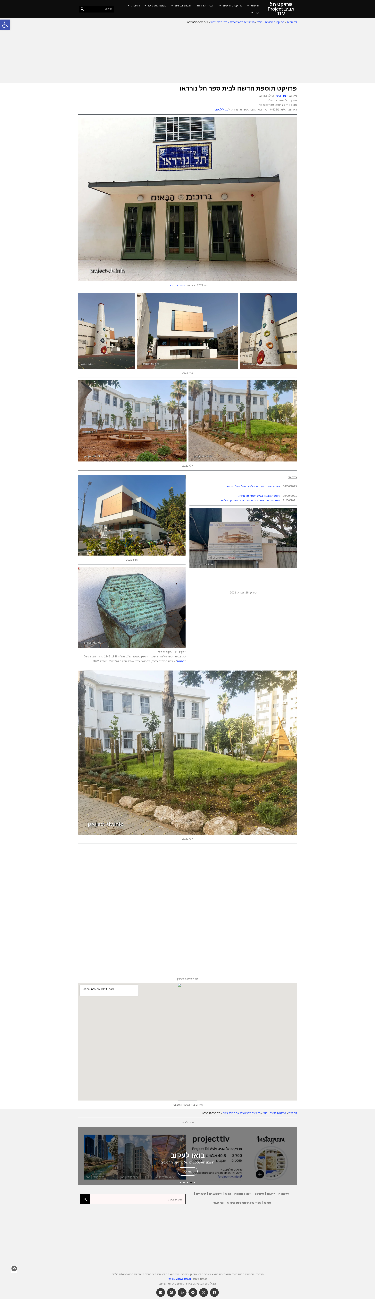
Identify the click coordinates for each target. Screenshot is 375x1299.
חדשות (255, 5)
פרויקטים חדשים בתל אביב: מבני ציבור (233, 22)
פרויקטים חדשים (232, 5)
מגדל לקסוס (221, 109)
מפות (228, 1193)
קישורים (201, 1193)
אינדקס (259, 1193)
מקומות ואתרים (157, 5)
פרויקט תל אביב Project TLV (281, 9)
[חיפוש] (82, 9)
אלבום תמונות (243, 1193)
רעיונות (135, 5)
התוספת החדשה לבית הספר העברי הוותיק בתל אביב (249, 500)
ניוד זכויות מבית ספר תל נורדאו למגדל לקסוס (253, 486)
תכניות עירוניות (205, 5)
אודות (267, 1202)
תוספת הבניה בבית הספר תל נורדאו (259, 495)
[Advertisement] (187, 54)
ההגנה (181, 661)
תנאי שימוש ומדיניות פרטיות (244, 1202)
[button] (5, 25)
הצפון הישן (282, 95)
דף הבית (292, 22)
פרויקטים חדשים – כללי (270, 22)
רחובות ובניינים (183, 5)
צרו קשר (218, 1202)
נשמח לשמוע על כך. (179, 1278)
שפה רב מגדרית (176, 285)
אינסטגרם (215, 1193)
